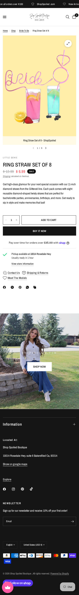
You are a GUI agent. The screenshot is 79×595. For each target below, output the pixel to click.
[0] (73, 17)
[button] (39, 366)
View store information (23, 263)
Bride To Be (24, 30)
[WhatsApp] (28, 287)
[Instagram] (16, 489)
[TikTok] (34, 489)
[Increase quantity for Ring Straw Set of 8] (16, 220)
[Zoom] (68, 43)
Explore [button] (7, 479)
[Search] (67, 17)
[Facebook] (5, 287)
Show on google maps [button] (15, 464)
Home (5, 30)
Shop (13, 30)
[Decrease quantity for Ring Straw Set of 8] (6, 220)
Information (12, 424)
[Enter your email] (72, 521)
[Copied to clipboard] (35, 287)
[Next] (46, 148)
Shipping (6, 176)
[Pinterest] (21, 287)
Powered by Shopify (59, 573)
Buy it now (39, 231)
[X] (13, 287)
